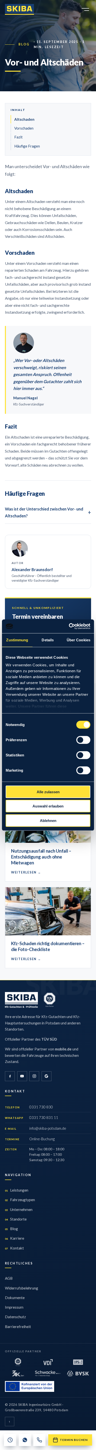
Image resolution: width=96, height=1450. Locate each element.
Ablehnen (48, 820)
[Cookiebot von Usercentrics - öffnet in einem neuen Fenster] (69, 626)
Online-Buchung (42, 1139)
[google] (46, 1076)
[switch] (83, 740)
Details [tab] (48, 640)
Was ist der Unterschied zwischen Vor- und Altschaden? (44, 512)
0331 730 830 (41, 1107)
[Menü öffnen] (85, 9)
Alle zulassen (48, 792)
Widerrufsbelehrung (21, 1288)
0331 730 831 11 (43, 1117)
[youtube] (22, 1076)
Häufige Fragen (27, 146)
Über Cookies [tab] (78, 640)
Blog (24, 44)
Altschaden (24, 119)
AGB (9, 1278)
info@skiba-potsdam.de (47, 1128)
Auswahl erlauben (48, 806)
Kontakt (14, 1248)
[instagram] (34, 1076)
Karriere (14, 1238)
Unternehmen (18, 1209)
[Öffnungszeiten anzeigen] (10, 1440)
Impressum (14, 1307)
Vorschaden (23, 128)
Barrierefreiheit (18, 1326)
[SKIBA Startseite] (19, 9)
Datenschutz (15, 1317)
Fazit (18, 137)
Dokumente (15, 1297)
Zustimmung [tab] (17, 640)
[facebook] (10, 1076)
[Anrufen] (39, 1440)
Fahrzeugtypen (20, 1199)
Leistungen (16, 1190)
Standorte (16, 1219)
